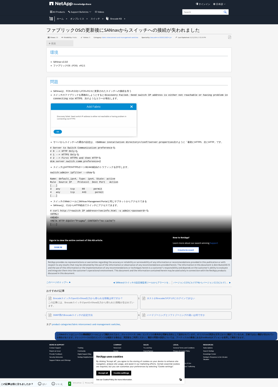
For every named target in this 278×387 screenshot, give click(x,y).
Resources (208, 345)
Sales (146, 345)
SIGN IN (58, 247)
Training (80, 348)
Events (116, 351)
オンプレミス (77, 18)
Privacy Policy (90, 383)
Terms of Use (76, 383)
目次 (53, 43)
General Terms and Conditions (184, 348)
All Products (59, 11)
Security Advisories (56, 357)
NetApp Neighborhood (85, 357)
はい (45, 383)
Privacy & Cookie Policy (181, 351)
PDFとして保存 (229, 37)
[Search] (225, 12)
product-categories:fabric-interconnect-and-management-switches (86, 324)
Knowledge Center (209, 354)
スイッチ (95, 18)
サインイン (204, 4)
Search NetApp (208, 351)
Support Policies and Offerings (60, 360)
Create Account (186, 249)
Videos (101, 11)
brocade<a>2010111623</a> (161, 37)
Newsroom (117, 348)
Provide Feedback (55, 354)
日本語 (219, 4)
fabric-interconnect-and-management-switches (120, 37)
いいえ (59, 383)
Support (214, 243)
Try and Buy (147, 348)
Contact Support (55, 348)
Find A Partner (148, 351)
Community (82, 351)
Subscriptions (208, 348)
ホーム (60, 18)
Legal (176, 345)
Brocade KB (116, 18)
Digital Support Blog (84, 354)
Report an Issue (55, 351)
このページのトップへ (57, 282)
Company (117, 345)
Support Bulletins (79, 11)
